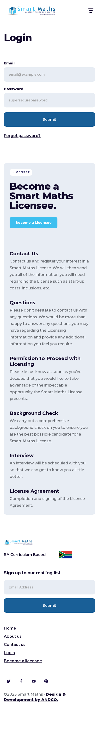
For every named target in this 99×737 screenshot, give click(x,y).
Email (9, 63)
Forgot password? (22, 135)
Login (9, 652)
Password (14, 89)
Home (10, 628)
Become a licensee (23, 661)
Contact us (14, 644)
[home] (31, 10)
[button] (90, 11)
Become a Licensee (33, 222)
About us (13, 636)
